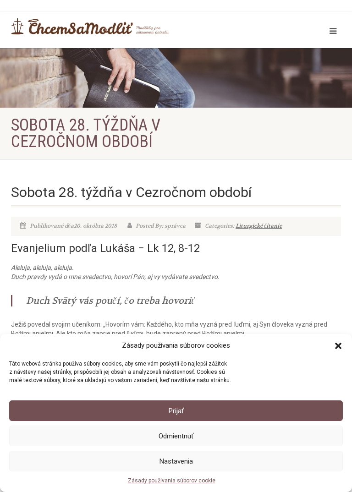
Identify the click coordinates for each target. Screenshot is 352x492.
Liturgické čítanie (259, 226)
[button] (338, 345)
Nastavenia (176, 461)
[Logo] (90, 26)
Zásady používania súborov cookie (171, 480)
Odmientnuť (176, 436)
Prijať (176, 411)
